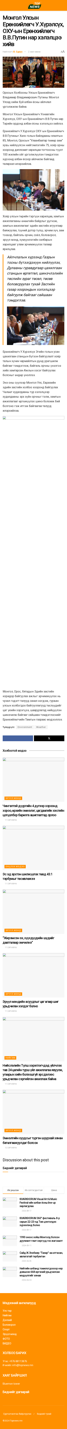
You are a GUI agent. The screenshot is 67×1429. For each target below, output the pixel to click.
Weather (41, 727)
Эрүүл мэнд (13, 798)
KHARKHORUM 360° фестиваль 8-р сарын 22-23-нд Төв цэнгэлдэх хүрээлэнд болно (40, 1222)
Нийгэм (10, 1058)
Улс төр (7, 1310)
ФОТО (6, 1338)
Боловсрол (9, 1324)
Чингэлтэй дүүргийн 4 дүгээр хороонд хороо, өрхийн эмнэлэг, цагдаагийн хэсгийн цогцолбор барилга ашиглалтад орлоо (33, 810)
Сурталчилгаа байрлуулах (17, 1413)
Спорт (6, 1329)
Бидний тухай (44, 1413)
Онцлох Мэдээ (15, 866)
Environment (25, 727)
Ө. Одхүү (18, 51)
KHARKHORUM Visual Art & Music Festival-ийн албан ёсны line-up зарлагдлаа (38, 1203)
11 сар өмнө (10, 820)
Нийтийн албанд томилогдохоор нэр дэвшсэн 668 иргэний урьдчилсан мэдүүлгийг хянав (41, 1272)
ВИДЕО (7, 1343)
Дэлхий (7, 1320)
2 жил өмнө (34, 51)
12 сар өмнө (10, 1148)
